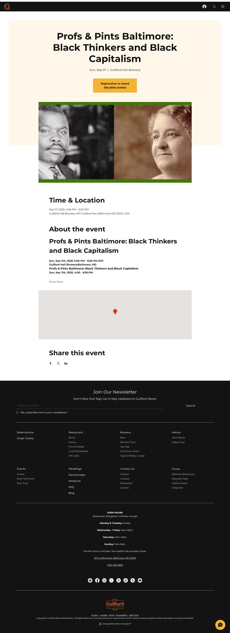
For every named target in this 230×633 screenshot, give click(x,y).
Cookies (103, 615)
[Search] (214, 6)
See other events (115, 87)
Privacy (94, 615)
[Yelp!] (132, 580)
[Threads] (118, 580)
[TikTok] (125, 580)
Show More (56, 281)
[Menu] (223, 6)
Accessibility (122, 615)
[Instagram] (104, 580)
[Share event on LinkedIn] (65, 363)
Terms (112, 615)
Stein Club (133, 615)
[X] (111, 580)
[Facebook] (97, 580)
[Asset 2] (90, 580)
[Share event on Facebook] (50, 363)
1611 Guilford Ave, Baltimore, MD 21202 (115, 558)
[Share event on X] (58, 363)
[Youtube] (140, 580)
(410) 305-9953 (115, 565)
